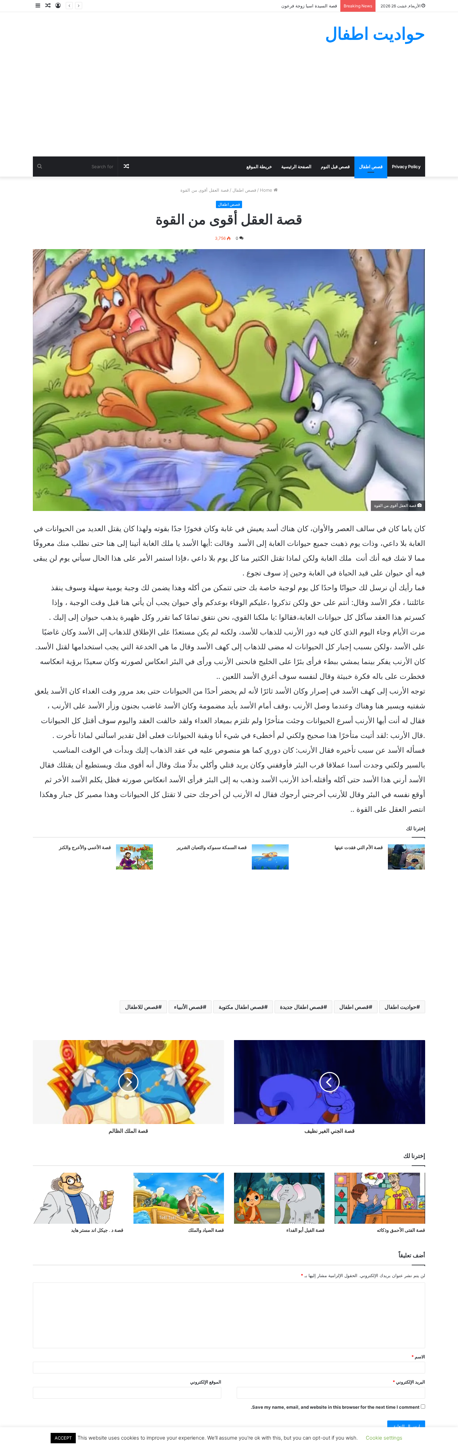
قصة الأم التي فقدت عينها (359, 847)
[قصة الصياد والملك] (178, 1198)
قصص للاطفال (141, 1006)
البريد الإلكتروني (409, 1382)
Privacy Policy (406, 166)
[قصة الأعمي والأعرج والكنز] (134, 857)
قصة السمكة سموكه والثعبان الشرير (212, 847)
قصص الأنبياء (188, 1006)
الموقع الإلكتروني (205, 1382)
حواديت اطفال (400, 1006)
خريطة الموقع (259, 166)
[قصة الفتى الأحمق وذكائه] (380, 1198)
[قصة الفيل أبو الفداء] (279, 1198)
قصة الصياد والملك (206, 1230)
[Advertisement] (229, 106)
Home (267, 190)
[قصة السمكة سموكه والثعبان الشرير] (270, 857)
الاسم (418, 1356)
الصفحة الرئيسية (296, 166)
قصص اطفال (371, 166)
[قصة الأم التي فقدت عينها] (406, 857)
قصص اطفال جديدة (302, 1006)
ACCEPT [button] (63, 1438)
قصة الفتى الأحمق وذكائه (401, 1230)
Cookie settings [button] (384, 1438)
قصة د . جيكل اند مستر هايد (97, 1230)
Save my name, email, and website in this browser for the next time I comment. (335, 1407)
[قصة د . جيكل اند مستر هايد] (78, 1198)
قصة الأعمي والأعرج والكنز (85, 847)
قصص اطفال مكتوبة (241, 1006)
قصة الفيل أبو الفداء (305, 1230)
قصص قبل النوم (335, 166)
